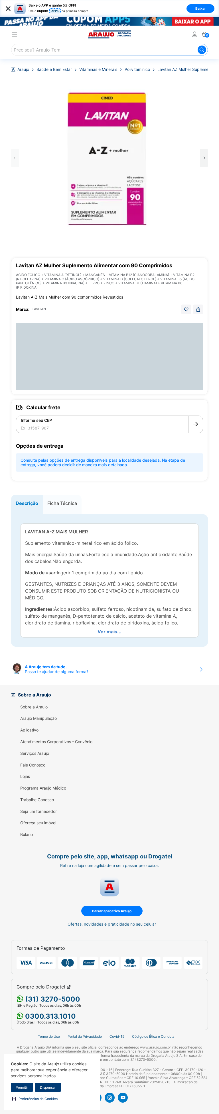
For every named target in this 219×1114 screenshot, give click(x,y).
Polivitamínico (137, 69)
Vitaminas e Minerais (98, 69)
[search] (109, 50)
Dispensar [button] (48, 1087)
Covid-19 (117, 1036)
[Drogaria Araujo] (109, 34)
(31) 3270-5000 (51, 999)
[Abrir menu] (14, 35)
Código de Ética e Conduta (153, 1036)
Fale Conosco (32, 765)
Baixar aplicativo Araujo (111, 911)
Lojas (25, 776)
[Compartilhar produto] (198, 309)
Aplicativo (29, 730)
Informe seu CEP (36, 420)
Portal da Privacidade (85, 1036)
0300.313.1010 (49, 1016)
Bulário (26, 834)
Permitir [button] (22, 1087)
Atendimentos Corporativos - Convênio (56, 741)
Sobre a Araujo (34, 707)
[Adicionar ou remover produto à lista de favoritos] (186, 309)
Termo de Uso (49, 1036)
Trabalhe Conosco (37, 800)
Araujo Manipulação (38, 718)
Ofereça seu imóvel (38, 823)
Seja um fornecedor (38, 811)
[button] (35, 1098)
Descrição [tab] (27, 503)
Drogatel (55, 987)
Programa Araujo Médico (43, 788)
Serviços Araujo (34, 753)
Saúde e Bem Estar (54, 69)
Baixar (200, 8)
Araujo (23, 69)
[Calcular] (195, 424)
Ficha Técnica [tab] (62, 503)
